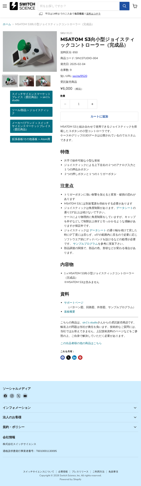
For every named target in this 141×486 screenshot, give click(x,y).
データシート (124, 208)
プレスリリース (80, 471)
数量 (62, 96)
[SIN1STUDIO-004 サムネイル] (10, 81)
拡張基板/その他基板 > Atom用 (31, 139)
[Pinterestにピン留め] (80, 357)
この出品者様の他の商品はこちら (81, 343)
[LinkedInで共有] (74, 357)
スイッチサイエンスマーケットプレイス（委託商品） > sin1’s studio (31, 97)
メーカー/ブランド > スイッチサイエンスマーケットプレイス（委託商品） (31, 126)
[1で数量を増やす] (92, 104)
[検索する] (124, 6)
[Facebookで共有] (62, 357)
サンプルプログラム (85, 244)
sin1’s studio (89, 322)
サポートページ (73, 302)
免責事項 (113, 471)
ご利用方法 (98, 471)
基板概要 (69, 311)
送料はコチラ (93, 13)
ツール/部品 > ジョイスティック (30, 111)
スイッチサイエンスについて (38, 471)
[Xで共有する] (68, 357)
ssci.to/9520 (80, 76)
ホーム (7, 24)
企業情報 (63, 471)
